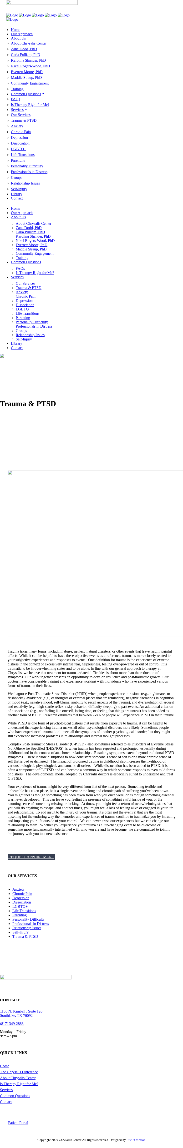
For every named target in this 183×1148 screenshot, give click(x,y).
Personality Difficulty (28, 919)
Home (4, 1066)
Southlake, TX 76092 (16, 1015)
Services (6, 1090)
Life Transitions (24, 911)
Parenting (19, 915)
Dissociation (21, 902)
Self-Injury (20, 932)
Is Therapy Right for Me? (19, 1084)
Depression (20, 898)
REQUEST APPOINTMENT (31, 857)
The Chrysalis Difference (19, 1072)
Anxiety (18, 889)
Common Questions (15, 1096)
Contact (6, 1102)
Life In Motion (136, 1140)
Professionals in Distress (30, 924)
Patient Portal (18, 1123)
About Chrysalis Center (18, 1078)
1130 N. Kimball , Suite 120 (21, 1011)
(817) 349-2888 (12, 1024)
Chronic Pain (22, 894)
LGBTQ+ (20, 906)
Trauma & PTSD (25, 936)
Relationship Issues (26, 928)
